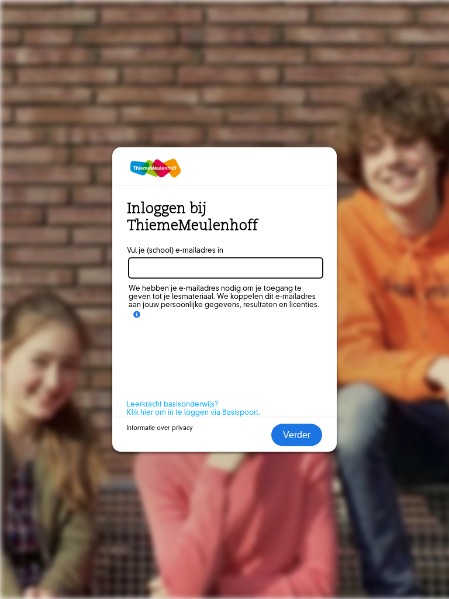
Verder (296, 435)
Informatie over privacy (160, 428)
